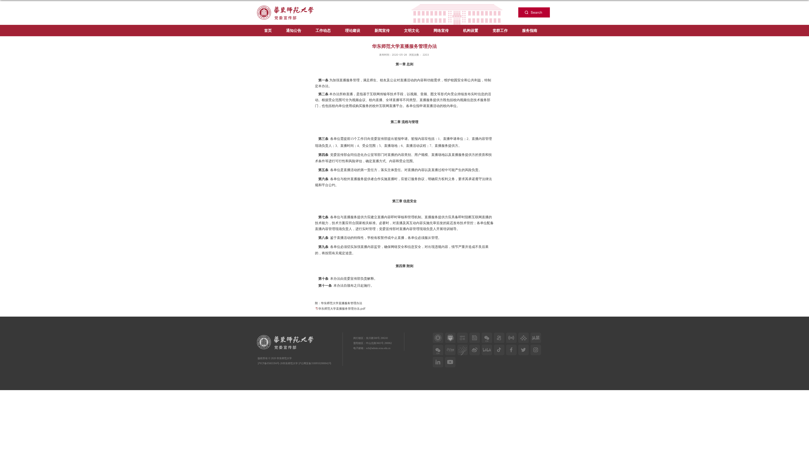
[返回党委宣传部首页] (288, 4)
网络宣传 (441, 30)
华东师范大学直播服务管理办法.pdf (341, 308)
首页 (268, 30)
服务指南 (529, 30)
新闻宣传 (382, 30)
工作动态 (323, 30)
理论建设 (352, 30)
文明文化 (411, 30)
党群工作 (500, 30)
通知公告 (293, 30)
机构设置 (470, 30)
